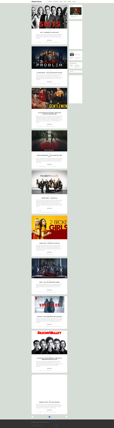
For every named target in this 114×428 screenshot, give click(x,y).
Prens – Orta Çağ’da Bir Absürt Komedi (49, 282)
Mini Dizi (52, 326)
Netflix (57, 42)
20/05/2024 (49, 30)
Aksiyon (51, 83)
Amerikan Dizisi (47, 42)
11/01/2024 (49, 241)
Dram (47, 326)
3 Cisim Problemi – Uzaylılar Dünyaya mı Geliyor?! (49, 72)
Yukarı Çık (56, 425)
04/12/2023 (49, 356)
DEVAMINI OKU (49, 81)
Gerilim (53, 166)
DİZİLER (40, 42)
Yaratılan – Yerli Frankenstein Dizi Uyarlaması (49, 316)
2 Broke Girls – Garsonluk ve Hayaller (49, 243)
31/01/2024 (49, 153)
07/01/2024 (49, 280)
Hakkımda (47, 422)
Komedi (54, 42)
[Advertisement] (75, 34)
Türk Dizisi (59, 326)
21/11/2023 (49, 400)
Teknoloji (50, 370)
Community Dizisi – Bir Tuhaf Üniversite (49, 402)
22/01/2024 (49, 196)
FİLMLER (40, 166)
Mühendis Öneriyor (37, 1)
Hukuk (52, 42)
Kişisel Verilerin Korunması (41, 422)
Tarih (57, 326)
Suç (58, 42)
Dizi (50, 42)
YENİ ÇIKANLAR (44, 83)
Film (50, 166)
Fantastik (49, 326)
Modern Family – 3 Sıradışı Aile (49, 198)
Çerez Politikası (34, 422)
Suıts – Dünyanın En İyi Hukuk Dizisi (49, 32)
